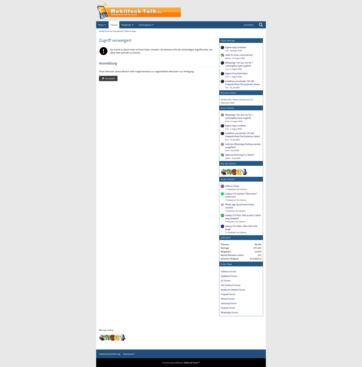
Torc (227, 50)
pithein (228, 58)
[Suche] (261, 24)
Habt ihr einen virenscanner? (239, 54)
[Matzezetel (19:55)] (234, 172)
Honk (227, 121)
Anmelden (249, 24)
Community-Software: (181, 362)
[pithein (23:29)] (229, 172)
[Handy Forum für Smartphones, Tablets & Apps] (181, 10)
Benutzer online (228, 92)
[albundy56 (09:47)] (244, 172)
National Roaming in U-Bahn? (239, 154)
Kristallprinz (255, 258)
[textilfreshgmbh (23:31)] (224, 172)
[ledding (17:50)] (239, 172)
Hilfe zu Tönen (232, 186)
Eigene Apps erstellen (235, 47)
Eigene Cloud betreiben (236, 73)
